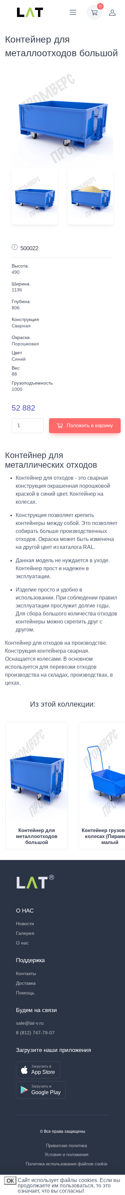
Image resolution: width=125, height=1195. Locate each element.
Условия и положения (66, 1154)
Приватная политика (66, 1145)
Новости (25, 923)
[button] (38, 1070)
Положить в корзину (89, 425)
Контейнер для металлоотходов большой (36, 836)
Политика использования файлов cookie (66, 1163)
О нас (22, 942)
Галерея (25, 933)
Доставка (26, 983)
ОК (10, 1181)
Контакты (26, 973)
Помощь (25, 992)
